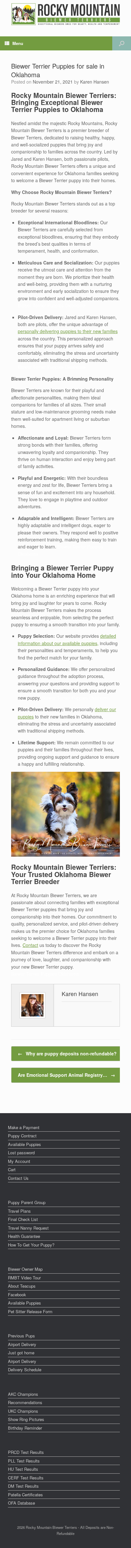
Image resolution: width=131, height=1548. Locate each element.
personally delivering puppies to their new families (68, 331)
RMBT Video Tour (24, 1278)
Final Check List (23, 1219)
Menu (17, 43)
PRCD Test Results (26, 1452)
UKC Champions (23, 1411)
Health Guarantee (24, 1236)
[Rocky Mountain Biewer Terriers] (65, 14)
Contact (30, 945)
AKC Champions (23, 1394)
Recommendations (25, 1402)
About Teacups (22, 1286)
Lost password (21, 1153)
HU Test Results (23, 1469)
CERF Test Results (26, 1478)
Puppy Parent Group (26, 1202)
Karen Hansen (94, 81)
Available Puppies (24, 1144)
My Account (19, 1161)
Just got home (21, 1353)
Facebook (17, 1294)
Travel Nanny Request (28, 1228)
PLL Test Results (24, 1461)
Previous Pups (21, 1336)
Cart (12, 1169)
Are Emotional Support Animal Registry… (66, 1075)
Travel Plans (19, 1211)
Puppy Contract (22, 1136)
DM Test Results (23, 1486)
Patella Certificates (25, 1495)
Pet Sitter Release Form (30, 1311)
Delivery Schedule (24, 1369)
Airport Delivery (22, 1344)
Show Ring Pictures (26, 1419)
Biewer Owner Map (25, 1269)
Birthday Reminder (25, 1428)
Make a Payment (23, 1127)
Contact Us (18, 1178)
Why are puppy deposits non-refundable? (67, 1053)
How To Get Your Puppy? (31, 1245)
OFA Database (21, 1503)
